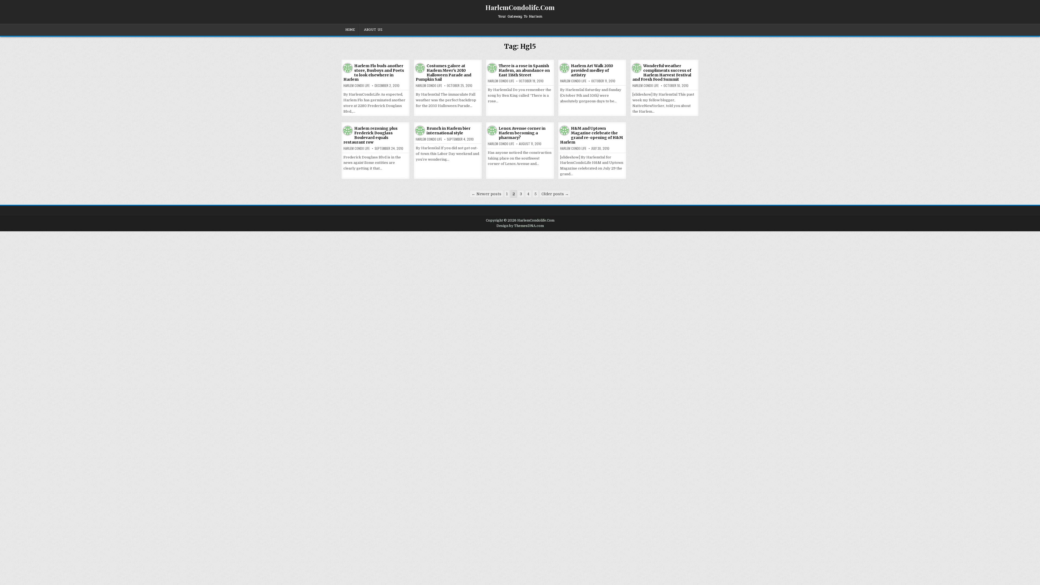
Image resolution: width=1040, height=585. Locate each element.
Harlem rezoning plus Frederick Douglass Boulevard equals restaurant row (370, 135)
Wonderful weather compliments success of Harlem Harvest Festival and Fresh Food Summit (661, 72)
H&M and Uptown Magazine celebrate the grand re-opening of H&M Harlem (591, 135)
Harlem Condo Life (356, 85)
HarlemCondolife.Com (520, 7)
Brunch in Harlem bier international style (448, 130)
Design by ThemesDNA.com (520, 226)
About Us (373, 29)
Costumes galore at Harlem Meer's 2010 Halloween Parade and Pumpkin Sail (443, 72)
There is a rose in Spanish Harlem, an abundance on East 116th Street (524, 70)
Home (350, 29)
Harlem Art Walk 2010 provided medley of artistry (592, 70)
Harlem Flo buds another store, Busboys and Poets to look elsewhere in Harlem (373, 72)
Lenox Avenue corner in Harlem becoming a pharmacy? (522, 133)
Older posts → (555, 194)
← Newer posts (486, 194)
